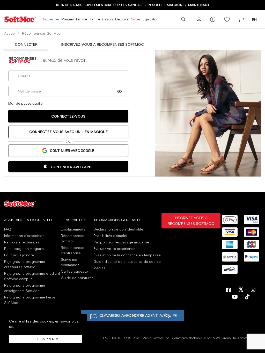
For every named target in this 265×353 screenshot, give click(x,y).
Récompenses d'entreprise (73, 250)
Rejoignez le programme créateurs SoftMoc (24, 264)
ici (11, 326)
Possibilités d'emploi (110, 235)
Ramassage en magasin (24, 248)
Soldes (136, 19)
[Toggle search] (183, 19)
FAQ (7, 229)
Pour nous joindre (19, 255)
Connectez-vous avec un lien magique (68, 131)
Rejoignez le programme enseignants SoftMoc (24, 288)
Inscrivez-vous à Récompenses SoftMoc (191, 220)
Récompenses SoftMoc (73, 238)
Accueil (10, 33)
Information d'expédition (24, 235)
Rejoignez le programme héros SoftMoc (30, 300)
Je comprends (46, 339)
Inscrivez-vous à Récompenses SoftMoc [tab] (102, 44)
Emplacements (73, 229)
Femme (81, 19)
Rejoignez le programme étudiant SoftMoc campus (32, 276)
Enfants (107, 19)
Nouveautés (51, 19)
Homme (94, 19)
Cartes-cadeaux (74, 271)
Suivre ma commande (70, 262)
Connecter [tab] (26, 44)
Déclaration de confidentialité (118, 229)
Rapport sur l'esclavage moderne (121, 242)
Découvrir (122, 19)
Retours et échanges (21, 242)
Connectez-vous (68, 116)
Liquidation (150, 19)
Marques (67, 19)
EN (254, 19)
